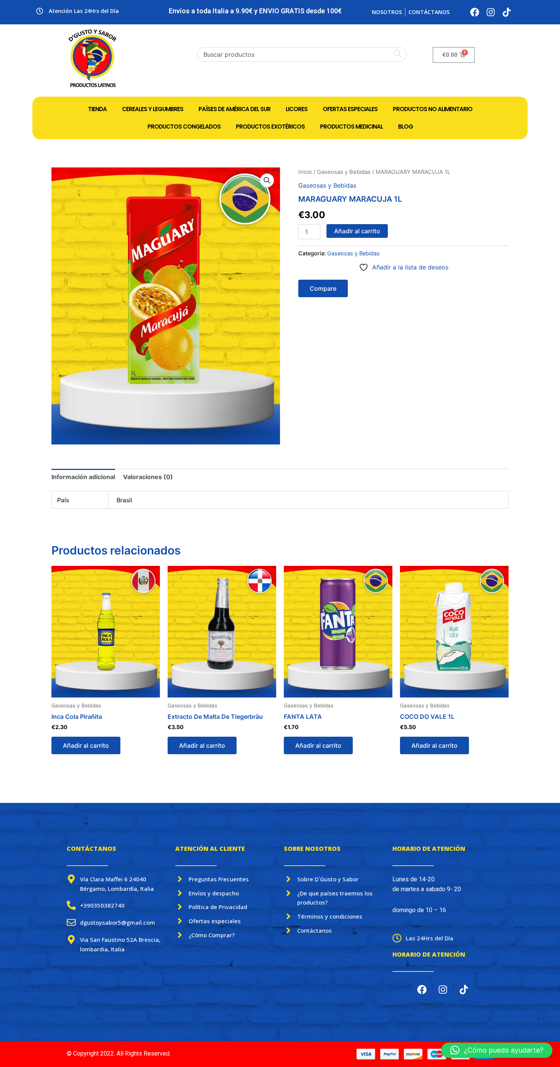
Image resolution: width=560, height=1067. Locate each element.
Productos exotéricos (270, 127)
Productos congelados (184, 127)
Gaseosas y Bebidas (344, 172)
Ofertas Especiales (350, 109)
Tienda (97, 109)
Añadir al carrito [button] (86, 745)
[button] (267, 180)
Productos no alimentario (432, 109)
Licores (296, 109)
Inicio (305, 172)
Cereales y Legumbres (152, 109)
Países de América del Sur (234, 109)
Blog (405, 127)
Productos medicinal (351, 127)
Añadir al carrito (357, 231)
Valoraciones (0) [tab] (148, 477)
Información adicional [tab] (83, 477)
